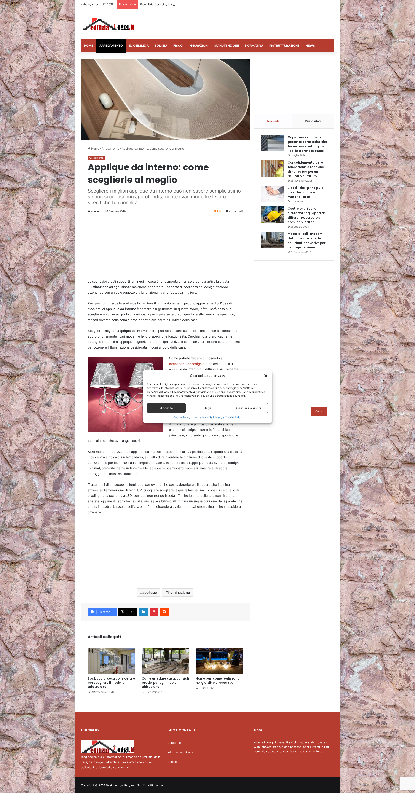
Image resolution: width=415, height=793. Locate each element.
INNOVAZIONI (198, 45)
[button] (266, 376)
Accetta (166, 408)
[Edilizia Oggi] (107, 24)
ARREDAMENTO (111, 45)
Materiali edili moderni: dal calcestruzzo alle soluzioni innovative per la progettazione (307, 241)
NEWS (310, 45)
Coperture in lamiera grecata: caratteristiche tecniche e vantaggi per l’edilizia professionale (307, 144)
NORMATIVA (254, 45)
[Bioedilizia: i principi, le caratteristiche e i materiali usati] (272, 194)
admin (95, 211)
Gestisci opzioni (248, 408)
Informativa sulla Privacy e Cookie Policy (217, 417)
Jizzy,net (130, 785)
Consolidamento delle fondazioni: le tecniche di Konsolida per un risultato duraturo (306, 169)
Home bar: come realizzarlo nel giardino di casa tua (218, 680)
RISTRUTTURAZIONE (284, 45)
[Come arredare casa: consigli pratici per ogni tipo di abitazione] (165, 661)
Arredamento (110, 148)
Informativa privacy (180, 752)
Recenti (273, 121)
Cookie (172, 761)
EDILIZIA (161, 45)
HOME (88, 45)
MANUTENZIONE (226, 45)
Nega (207, 408)
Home (94, 148)
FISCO (178, 45)
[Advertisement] (250, 23)
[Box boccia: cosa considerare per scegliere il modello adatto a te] (111, 661)
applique (149, 592)
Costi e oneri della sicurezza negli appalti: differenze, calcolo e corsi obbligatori (306, 215)
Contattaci (174, 742)
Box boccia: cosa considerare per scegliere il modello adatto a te (111, 682)
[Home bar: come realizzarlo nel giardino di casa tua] (219, 661)
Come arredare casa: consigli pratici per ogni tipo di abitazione (165, 682)
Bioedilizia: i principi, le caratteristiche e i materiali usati (177, 4)
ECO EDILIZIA (139, 45)
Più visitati (313, 121)
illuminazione (179, 592)
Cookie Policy (181, 417)
